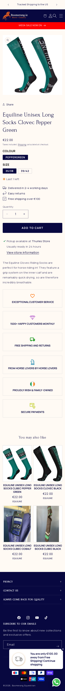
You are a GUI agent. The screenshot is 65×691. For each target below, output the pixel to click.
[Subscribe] (58, 644)
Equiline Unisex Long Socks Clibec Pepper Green (17, 488)
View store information (23, 252)
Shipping (22, 144)
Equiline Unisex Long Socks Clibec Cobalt (17, 547)
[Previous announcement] (8, 5)
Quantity (8, 206)
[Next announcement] (57, 5)
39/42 (25, 171)
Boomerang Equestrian (24, 685)
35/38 (10, 171)
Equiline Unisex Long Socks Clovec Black (48, 487)
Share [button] (10, 104)
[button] (61, 16)
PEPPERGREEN (15, 157)
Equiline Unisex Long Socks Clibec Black (48, 547)
